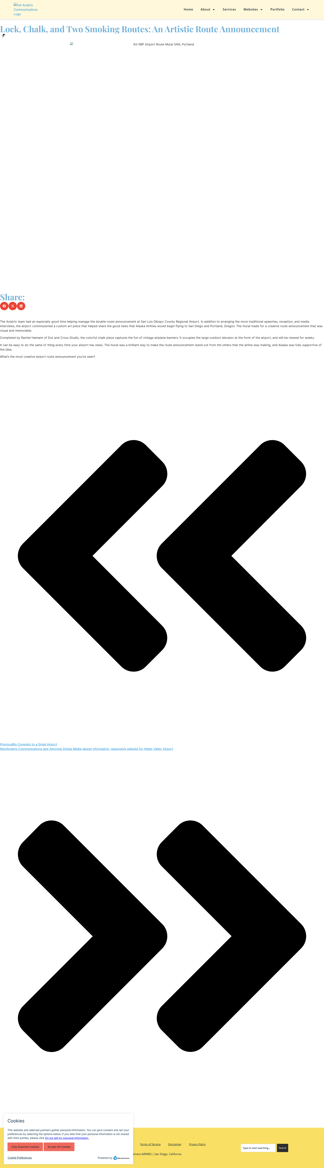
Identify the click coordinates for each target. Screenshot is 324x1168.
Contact (298, 9)
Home (188, 9)
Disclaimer (175, 1144)
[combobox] (258, 1148)
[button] (4, 306)
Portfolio (277, 9)
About (205, 9)
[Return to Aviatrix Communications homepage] (40, 9)
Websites (251, 9)
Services (229, 9)
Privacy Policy (197, 1144)
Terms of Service (150, 1144)
